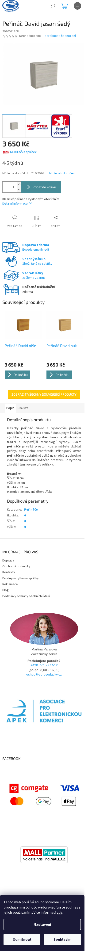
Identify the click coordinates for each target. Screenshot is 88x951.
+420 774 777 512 (44, 665)
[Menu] (77, 6)
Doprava (8, 560)
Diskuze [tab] (23, 408)
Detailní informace (15, 203)
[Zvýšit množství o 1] (19, 184)
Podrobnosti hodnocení (59, 36)
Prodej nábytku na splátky (20, 578)
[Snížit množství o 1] (19, 189)
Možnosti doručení (62, 173)
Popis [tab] (10, 408)
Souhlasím (63, 939)
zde (59, 912)
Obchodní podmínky (16, 566)
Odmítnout (22, 939)
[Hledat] (52, 6)
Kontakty (8, 572)
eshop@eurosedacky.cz (44, 674)
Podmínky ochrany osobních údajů (26, 596)
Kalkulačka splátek (23, 152)
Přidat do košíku (44, 187)
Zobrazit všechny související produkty (44, 394)
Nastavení (42, 924)
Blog (5, 590)
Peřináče (31, 509)
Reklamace (10, 584)
